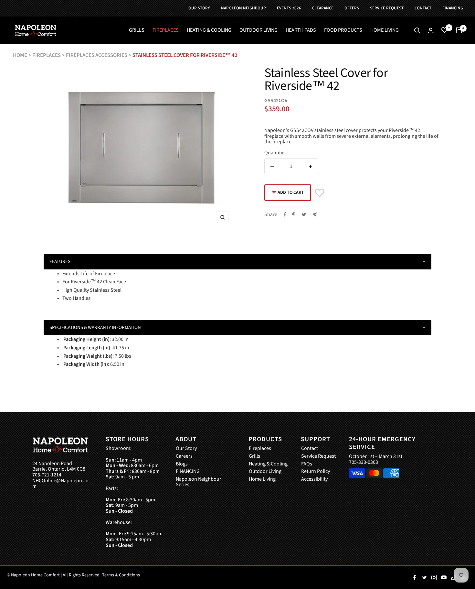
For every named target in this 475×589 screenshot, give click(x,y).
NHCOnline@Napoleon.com (60, 483)
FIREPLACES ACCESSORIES (96, 55)
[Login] (431, 30)
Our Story (186, 449)
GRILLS (136, 30)
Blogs (182, 464)
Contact (309, 449)
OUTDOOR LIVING (258, 30)
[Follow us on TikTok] (453, 577)
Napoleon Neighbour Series (198, 482)
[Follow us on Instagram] (434, 577)
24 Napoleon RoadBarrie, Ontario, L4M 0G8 (58, 466)
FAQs (306, 464)
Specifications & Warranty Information (95, 327)
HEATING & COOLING (209, 30)
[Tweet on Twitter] (304, 214)
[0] (444, 30)
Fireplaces (260, 449)
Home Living (262, 479)
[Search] (417, 30)
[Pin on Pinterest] (293, 214)
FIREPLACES (166, 30)
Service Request (318, 456)
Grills (254, 456)
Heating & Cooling (268, 464)
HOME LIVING (384, 30)
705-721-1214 (46, 475)
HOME (20, 55)
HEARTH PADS (301, 30)
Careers (184, 456)
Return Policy (315, 471)
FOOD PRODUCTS (343, 30)
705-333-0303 (363, 462)
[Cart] (459, 30)
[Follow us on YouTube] (444, 577)
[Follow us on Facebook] (414, 577)
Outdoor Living (265, 471)
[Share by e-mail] (314, 215)
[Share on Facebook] (285, 214)
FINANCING (188, 471)
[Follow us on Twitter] (424, 577)
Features (59, 261)
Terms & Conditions (121, 575)
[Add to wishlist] (319, 193)
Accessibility (314, 479)
